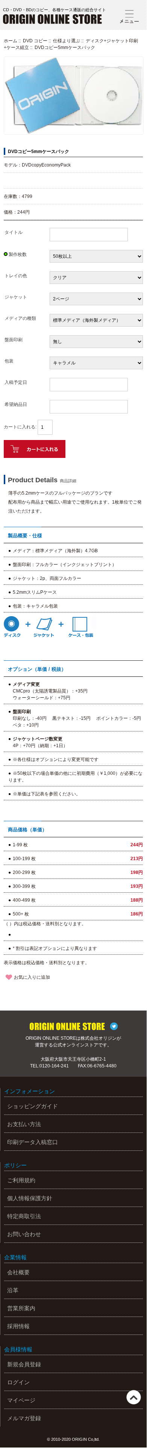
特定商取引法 (24, 1216)
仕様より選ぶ (66, 40)
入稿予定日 (16, 382)
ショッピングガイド (32, 1106)
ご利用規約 (21, 1180)
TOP (133, 1397)
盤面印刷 (14, 339)
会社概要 (18, 1272)
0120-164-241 (54, 1066)
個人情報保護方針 (29, 1198)
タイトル (14, 232)
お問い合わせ (24, 1234)
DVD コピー (35, 40)
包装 (9, 361)
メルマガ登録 (24, 1418)
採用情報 (18, 1326)
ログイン (18, 1382)
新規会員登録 (24, 1364)
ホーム (10, 40)
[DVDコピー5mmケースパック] (74, 133)
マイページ (21, 1400)
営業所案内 (21, 1308)
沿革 (12, 1290)
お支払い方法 (24, 1124)
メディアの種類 (20, 318)
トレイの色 (16, 275)
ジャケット (16, 297)
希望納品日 (16, 404)
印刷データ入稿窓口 (32, 1142)
